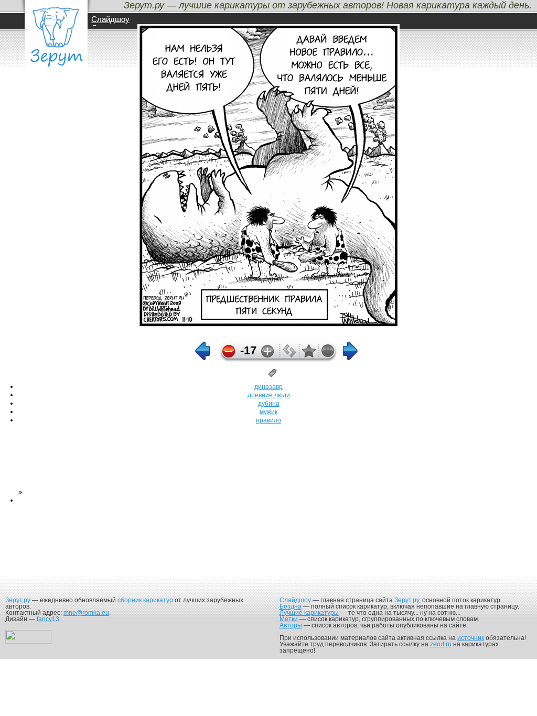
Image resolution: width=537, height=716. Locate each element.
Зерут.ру (17, 600)
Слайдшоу (110, 19)
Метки (289, 619)
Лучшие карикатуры (309, 613)
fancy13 (48, 619)
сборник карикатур (145, 600)
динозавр (268, 387)
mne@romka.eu (86, 613)
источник (470, 638)
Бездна (291, 606)
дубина (269, 403)
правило (268, 420)
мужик (268, 412)
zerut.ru (441, 644)
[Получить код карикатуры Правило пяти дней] (289, 355)
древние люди (269, 395)
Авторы (291, 625)
